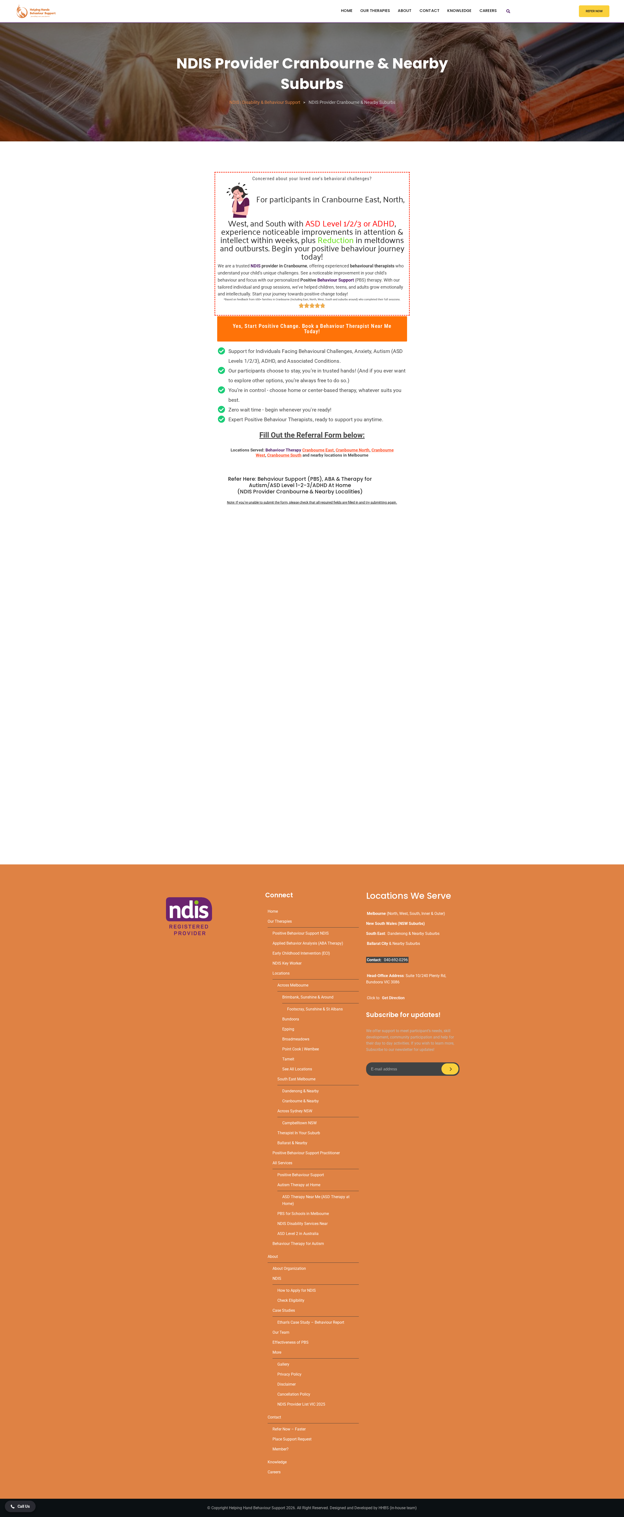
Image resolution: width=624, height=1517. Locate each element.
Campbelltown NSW (299, 1123)
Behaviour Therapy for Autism (298, 1243)
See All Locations (297, 1069)
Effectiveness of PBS (291, 1342)
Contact (429, 10)
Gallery (283, 1364)
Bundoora (290, 1019)
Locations (281, 973)
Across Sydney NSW (294, 1111)
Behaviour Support (335, 280)
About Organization (289, 1268)
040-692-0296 (396, 960)
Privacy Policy (289, 1374)
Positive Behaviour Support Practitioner (306, 1153)
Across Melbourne (292, 985)
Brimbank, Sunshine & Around (307, 997)
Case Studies (284, 1310)
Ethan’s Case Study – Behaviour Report (310, 1322)
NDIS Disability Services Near (302, 1223)
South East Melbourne (296, 1079)
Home (346, 10)
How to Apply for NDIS (296, 1290)
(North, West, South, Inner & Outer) (406, 913)
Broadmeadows (295, 1039)
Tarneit (288, 1059)
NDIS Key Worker (287, 963)
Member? (281, 1449)
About (404, 10)
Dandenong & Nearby (300, 1091)
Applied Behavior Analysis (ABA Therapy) (308, 943)
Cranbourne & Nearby (300, 1101)
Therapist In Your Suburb (298, 1133)
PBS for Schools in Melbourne (303, 1213)
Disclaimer (286, 1384)
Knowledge (459, 10)
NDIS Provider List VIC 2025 (301, 1404)
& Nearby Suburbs (393, 943)
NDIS (256, 265)
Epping (288, 1029)
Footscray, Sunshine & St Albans (315, 1009)
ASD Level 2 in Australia (298, 1233)
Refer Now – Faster (289, 1429)
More (277, 1352)
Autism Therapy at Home (298, 1185)
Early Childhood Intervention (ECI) (301, 953)
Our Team (281, 1332)
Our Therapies (375, 10)
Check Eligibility (290, 1300)
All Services (282, 1163)
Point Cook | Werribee (300, 1049)
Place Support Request (292, 1439)
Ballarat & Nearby (292, 1143)
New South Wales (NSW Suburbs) (395, 923)
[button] (312, 329)
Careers (488, 10)
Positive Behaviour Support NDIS (301, 933)
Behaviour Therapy (283, 450)
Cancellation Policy (293, 1394)
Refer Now (594, 11)
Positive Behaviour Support (300, 1175)
